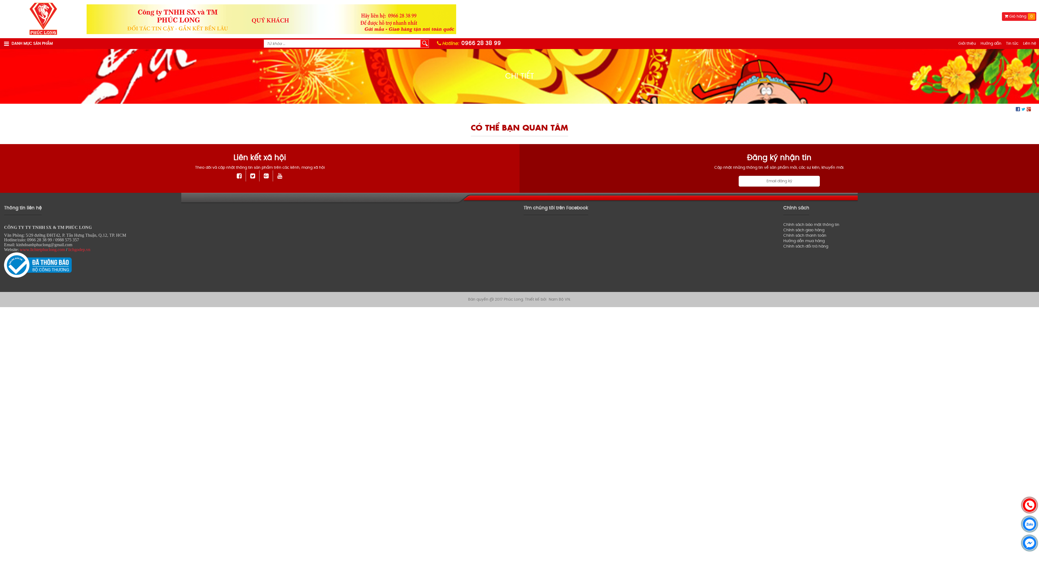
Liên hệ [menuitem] (1029, 43)
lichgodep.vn (79, 249)
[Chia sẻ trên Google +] (1029, 109)
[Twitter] (252, 175)
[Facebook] (239, 175)
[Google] (266, 175)
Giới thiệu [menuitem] (967, 43)
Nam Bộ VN (559, 299)
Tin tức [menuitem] (1012, 43)
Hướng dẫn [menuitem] (991, 43)
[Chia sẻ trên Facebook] (1018, 109)
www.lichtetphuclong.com (42, 249)
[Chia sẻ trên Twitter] (1023, 109)
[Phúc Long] (43, 19)
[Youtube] (279, 175)
